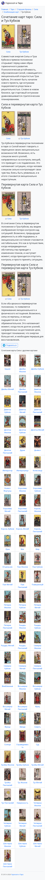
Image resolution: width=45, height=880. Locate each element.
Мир (37, 549)
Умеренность (22, 803)
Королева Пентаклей (22, 509)
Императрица (22, 470)
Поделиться (11, 345)
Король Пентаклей (37, 530)
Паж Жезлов (22, 567)
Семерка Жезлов (37, 646)
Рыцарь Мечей (7, 645)
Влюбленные (7, 686)
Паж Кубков (37, 567)
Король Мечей (22, 529)
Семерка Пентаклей (37, 667)
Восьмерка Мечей (7, 707)
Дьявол (37, 450)
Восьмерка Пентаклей (22, 707)
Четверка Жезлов (38, 804)
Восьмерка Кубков (37, 687)
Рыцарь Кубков (37, 626)
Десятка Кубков (22, 431)
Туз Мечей (37, 782)
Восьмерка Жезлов (22, 687)
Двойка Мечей (7, 389)
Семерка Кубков (7, 667)
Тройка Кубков (22, 765)
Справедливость (22, 745)
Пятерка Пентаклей (7, 626)
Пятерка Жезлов (7, 606)
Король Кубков (7, 529)
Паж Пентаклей (22, 585)
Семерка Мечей (22, 667)
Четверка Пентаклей (37, 824)
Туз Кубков (24, 52)
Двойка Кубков (37, 369)
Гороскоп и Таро (14, 3)
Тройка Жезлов (7, 765)
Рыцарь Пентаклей (22, 646)
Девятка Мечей (22, 410)
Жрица (7, 727)
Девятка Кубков (7, 410)
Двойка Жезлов (22, 370)
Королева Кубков (37, 489)
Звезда (22, 727)
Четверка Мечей (22, 824)
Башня (7, 369)
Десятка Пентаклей (7, 451)
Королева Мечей (7, 509)
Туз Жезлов (22, 782)
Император (7, 470)
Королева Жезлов (22, 489)
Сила (8, 52)
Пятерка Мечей (37, 606)
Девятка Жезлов (37, 390)
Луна (7, 549)
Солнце (7, 744)
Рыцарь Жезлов (22, 626)
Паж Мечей (7, 584)
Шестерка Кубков (22, 844)
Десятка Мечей (37, 430)
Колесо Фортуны (7, 489)
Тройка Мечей (37, 765)
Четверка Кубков (7, 824)
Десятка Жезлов (7, 431)
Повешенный (37, 584)
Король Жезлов (37, 509)
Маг (22, 549)
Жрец (37, 706)
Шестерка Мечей (37, 844)
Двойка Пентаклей (22, 390)
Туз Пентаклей (7, 803)
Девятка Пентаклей (37, 410)
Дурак (22, 450)
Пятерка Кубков (22, 606)
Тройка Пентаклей (7, 783)
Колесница (37, 470)
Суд (37, 744)
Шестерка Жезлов (7, 844)
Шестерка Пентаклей (7, 865)
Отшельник (7, 567)
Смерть (37, 727)
